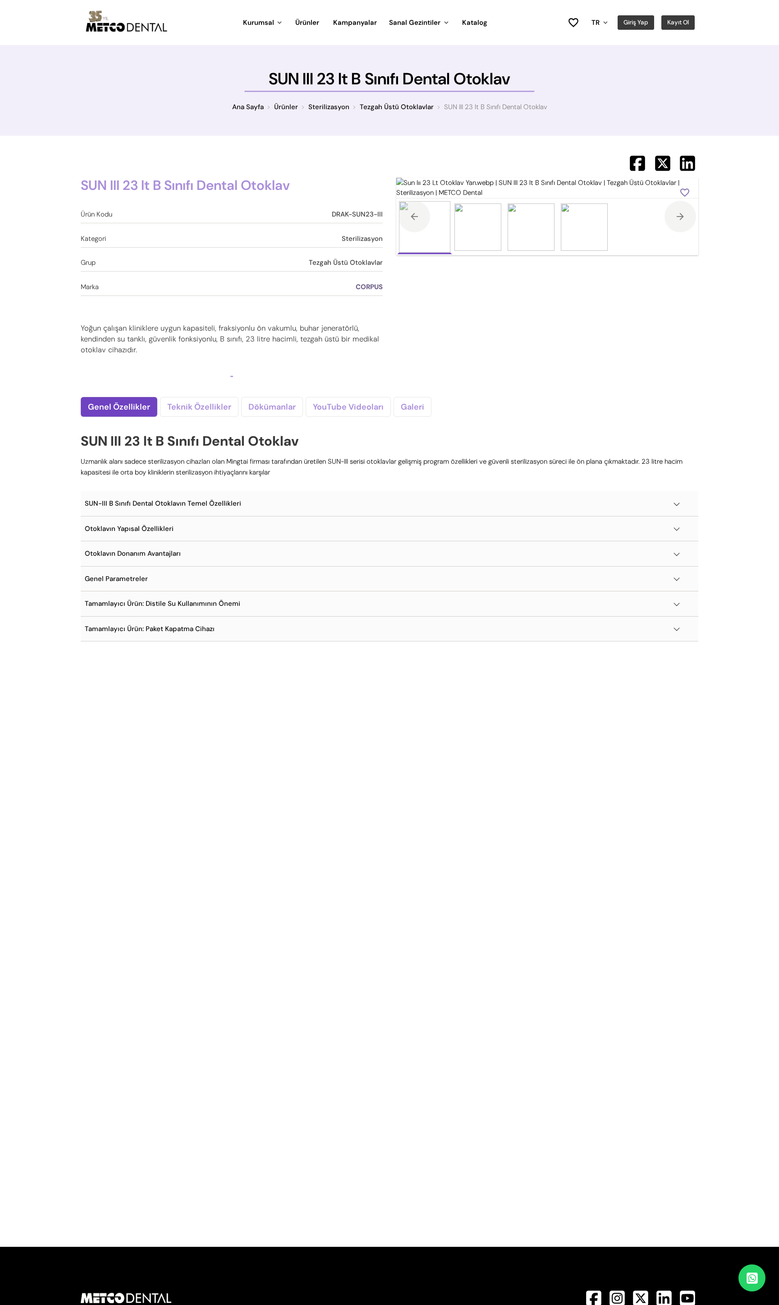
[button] (389, 504)
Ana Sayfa (248, 106)
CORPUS (369, 286)
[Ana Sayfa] (126, 29)
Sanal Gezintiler (414, 22)
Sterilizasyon (328, 106)
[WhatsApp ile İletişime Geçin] (751, 1277)
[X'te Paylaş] (663, 163)
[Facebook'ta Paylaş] (637, 163)
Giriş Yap (635, 22)
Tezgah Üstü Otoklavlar (397, 106)
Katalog (474, 22)
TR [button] (595, 22)
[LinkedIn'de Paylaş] (687, 163)
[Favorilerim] (573, 23)
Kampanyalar (355, 22)
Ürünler (307, 22)
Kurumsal (258, 22)
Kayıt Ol (678, 22)
